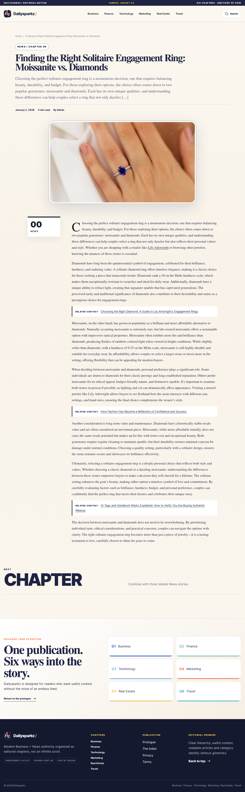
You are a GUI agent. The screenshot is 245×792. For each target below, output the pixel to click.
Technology (126, 13)
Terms (147, 762)
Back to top (197, 761)
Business (93, 13)
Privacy (148, 755)
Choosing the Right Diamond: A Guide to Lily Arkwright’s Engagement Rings (149, 311)
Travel (179, 13)
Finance (109, 13)
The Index (150, 748)
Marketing (145, 13)
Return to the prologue (17, 698)
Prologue (149, 742)
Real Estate (163, 13)
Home (18, 36)
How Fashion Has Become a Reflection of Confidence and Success (144, 411)
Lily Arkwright (158, 247)
